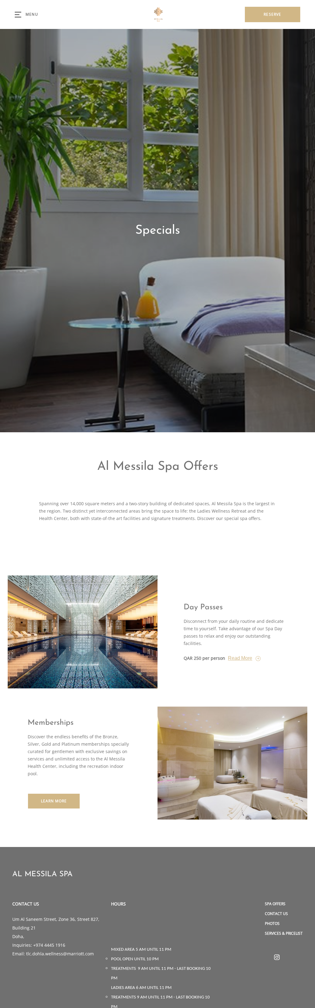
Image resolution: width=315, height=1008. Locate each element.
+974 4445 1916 (49, 945)
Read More (240, 658)
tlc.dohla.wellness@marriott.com (60, 954)
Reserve (272, 14)
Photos (272, 923)
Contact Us (276, 913)
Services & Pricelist (284, 933)
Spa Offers (275, 903)
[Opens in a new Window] (277, 957)
